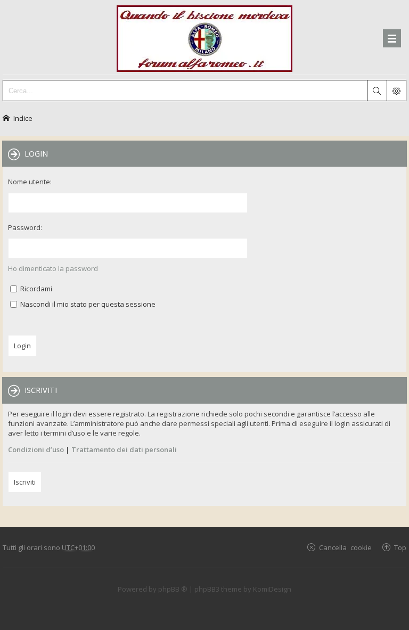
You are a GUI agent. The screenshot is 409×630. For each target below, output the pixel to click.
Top (400, 547)
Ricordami (35, 288)
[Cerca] (376, 90)
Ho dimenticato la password (53, 268)
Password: (25, 227)
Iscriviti (25, 482)
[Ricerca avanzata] (396, 90)
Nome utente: (30, 181)
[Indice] (204, 37)
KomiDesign (272, 589)
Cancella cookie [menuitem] (345, 547)
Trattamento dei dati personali (124, 449)
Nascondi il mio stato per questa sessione (87, 304)
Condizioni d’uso (36, 449)
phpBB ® (172, 589)
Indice (22, 117)
